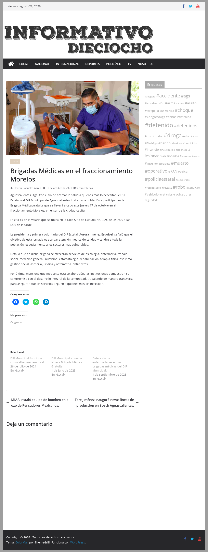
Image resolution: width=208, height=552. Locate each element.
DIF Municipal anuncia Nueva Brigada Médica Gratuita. (66, 362)
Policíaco (113, 64)
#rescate (167, 187)
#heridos (176, 143)
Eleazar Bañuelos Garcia (27, 188)
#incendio (152, 149)
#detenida (184, 117)
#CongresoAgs (155, 117)
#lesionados (170, 156)
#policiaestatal (160, 179)
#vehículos (165, 194)
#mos (149, 163)
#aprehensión (154, 103)
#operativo (156, 171)
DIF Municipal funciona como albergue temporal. (27, 360)
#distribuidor (154, 136)
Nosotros (145, 64)
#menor (196, 156)
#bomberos (167, 111)
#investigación (167, 149)
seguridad (151, 200)
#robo (179, 187)
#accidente (168, 95)
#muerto (180, 163)
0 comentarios (85, 188)
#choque (184, 110)
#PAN (172, 171)
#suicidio (193, 187)
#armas (180, 103)
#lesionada (181, 149)
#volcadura (182, 194)
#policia (182, 171)
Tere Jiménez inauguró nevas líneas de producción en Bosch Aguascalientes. (104, 403)
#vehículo (152, 194)
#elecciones (190, 136)
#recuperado (183, 179)
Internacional (67, 64)
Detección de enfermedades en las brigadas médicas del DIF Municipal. (109, 364)
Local (23, 64)
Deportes (92, 64)
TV (129, 64)
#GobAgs (151, 143)
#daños (171, 117)
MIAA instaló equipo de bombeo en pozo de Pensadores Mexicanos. (39, 403)
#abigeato (150, 96)
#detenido (159, 125)
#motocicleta (162, 163)
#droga (173, 135)
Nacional (42, 64)
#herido (164, 143)
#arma (170, 103)
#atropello (152, 111)
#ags (185, 96)
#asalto (190, 103)
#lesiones (185, 156)
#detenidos (185, 125)
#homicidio (190, 143)
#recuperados (153, 187)
